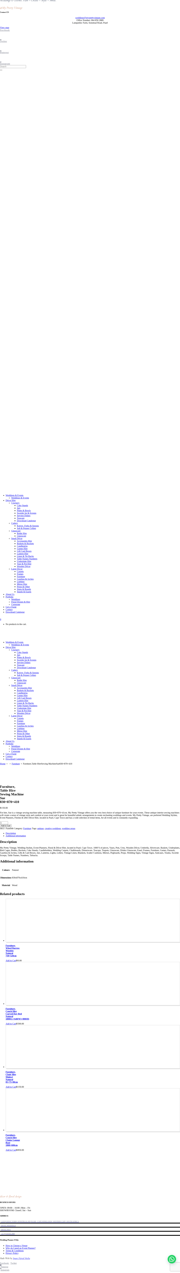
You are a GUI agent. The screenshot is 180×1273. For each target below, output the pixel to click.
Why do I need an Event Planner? (21, 1248)
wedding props (68, 828)
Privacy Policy (12, 1253)
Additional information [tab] (16, 836)
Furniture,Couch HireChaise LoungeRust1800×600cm (13, 1140)
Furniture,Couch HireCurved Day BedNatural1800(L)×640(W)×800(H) (17, 1014)
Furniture (16, 764)
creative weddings (53, 828)
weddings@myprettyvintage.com (90, 17)
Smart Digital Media (21, 1258)
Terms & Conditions (15, 1250)
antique (40, 828)
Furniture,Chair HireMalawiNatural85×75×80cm (12, 1077)
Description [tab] (11, 833)
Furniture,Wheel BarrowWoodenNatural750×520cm (13, 950)
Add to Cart (5, 826)
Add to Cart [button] (11, 960)
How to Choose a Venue (16, 1245)
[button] (172, 1259)
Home (2, 764)
